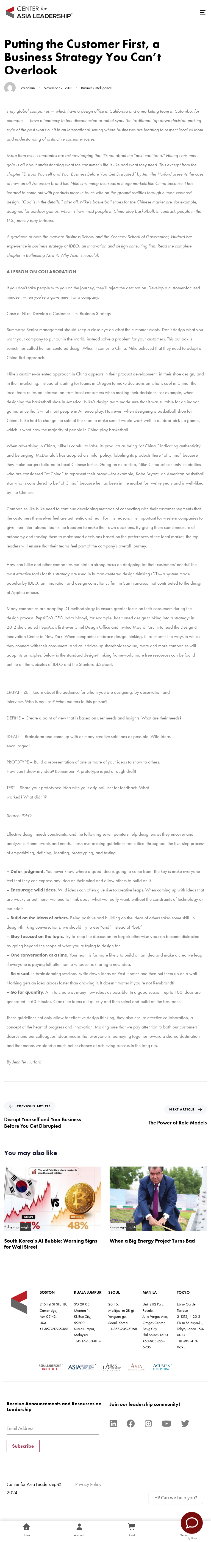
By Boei (192, 1538)
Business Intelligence (96, 87)
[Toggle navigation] (172, 12)
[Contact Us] (192, 1523)
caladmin (28, 87)
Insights (25, 1227)
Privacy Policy (88, 1484)
